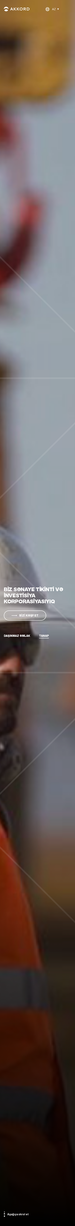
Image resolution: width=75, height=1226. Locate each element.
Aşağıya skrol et (18, 1214)
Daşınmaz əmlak (17, 635)
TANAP (44, 635)
